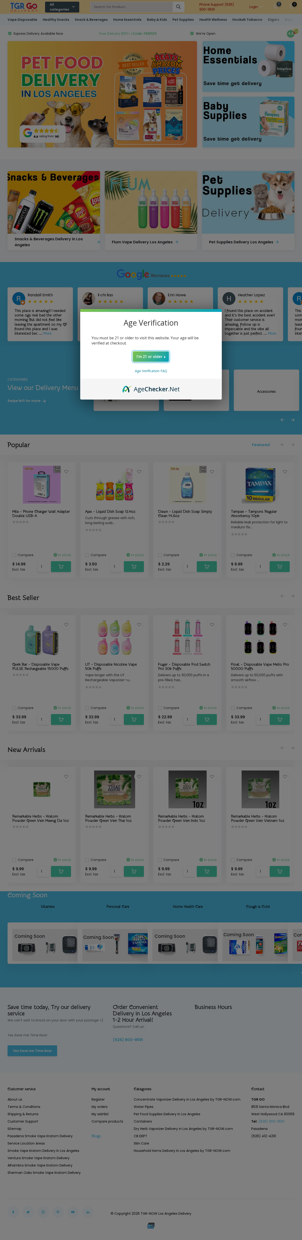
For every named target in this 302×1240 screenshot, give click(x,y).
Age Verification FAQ (151, 371)
